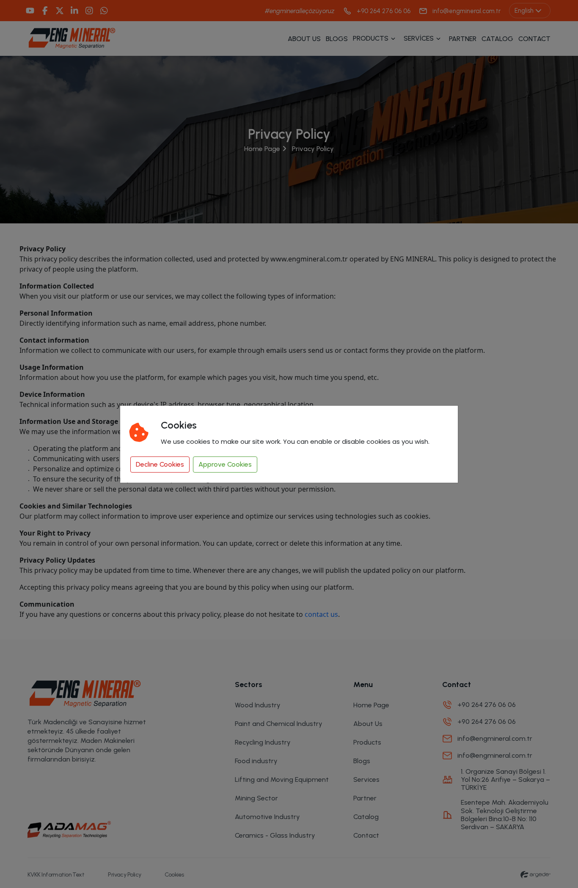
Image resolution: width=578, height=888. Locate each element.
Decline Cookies (160, 464)
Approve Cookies (225, 464)
